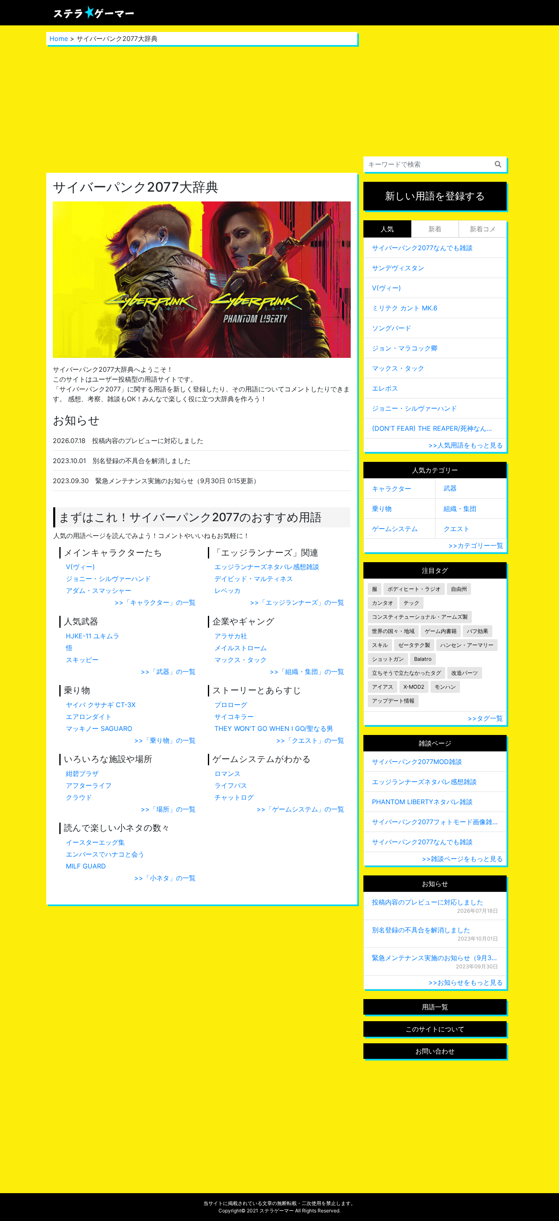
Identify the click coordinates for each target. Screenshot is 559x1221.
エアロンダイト (89, 716)
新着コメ (483, 229)
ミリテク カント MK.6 (404, 308)
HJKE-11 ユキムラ (92, 636)
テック (411, 603)
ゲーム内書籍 (441, 631)
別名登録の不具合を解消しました (421, 930)
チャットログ (234, 797)
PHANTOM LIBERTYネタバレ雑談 (422, 802)
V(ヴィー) (80, 567)
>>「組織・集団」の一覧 (307, 671)
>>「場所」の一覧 (168, 809)
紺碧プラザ (82, 773)
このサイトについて (435, 1029)
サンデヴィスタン (398, 268)
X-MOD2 (413, 687)
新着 (435, 229)
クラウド (79, 797)
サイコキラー (234, 716)
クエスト (457, 529)
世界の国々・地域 (393, 631)
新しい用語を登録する (435, 196)
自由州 (459, 589)
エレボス (385, 388)
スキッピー (82, 660)
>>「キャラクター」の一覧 (155, 602)
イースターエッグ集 (95, 842)
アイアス (382, 687)
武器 (450, 488)
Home (59, 38)
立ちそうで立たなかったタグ (406, 673)
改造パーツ (464, 673)
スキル (380, 645)
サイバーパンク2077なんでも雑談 (422, 248)
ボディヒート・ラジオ (414, 589)
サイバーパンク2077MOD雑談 (417, 761)
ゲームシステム (395, 529)
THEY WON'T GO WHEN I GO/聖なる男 (273, 728)
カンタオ (382, 603)
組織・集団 (460, 508)
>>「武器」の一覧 (168, 671)
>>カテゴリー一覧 (476, 545)
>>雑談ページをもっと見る (462, 859)
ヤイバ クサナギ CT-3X (100, 705)
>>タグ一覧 (485, 718)
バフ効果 (477, 631)
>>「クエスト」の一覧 (310, 740)
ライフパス (230, 785)
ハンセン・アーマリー (467, 645)
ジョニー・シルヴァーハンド (108, 578)
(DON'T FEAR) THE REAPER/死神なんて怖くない (435, 428)
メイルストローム (240, 648)
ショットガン (388, 659)
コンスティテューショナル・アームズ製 (420, 617)
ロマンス (227, 773)
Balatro (423, 659)
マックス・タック (240, 660)
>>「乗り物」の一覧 (165, 740)
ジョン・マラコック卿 (404, 348)
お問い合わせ (435, 1051)
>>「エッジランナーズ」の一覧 (297, 602)
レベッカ (227, 590)
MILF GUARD (86, 866)
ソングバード (391, 328)
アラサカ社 (230, 636)
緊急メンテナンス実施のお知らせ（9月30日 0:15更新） (435, 958)
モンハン (445, 687)
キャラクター (391, 488)
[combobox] (435, 164)
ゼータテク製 (414, 645)
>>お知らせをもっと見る (465, 982)
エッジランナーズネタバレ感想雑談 (266, 567)
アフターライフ (89, 785)
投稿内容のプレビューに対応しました (427, 902)
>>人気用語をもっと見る (465, 445)
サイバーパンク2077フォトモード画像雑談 (435, 822)
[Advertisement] (201, 109)
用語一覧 (435, 1007)
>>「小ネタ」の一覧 (165, 878)
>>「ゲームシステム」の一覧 (300, 809)
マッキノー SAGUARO (99, 728)
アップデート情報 (393, 701)
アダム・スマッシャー (98, 590)
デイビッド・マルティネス (253, 578)
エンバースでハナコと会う (105, 854)
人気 (387, 229)
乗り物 (382, 508)
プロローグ (230, 705)
